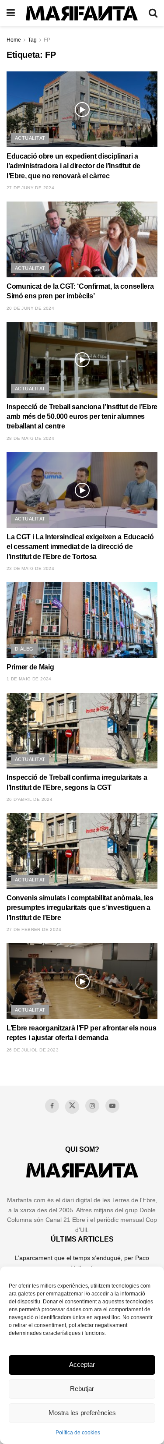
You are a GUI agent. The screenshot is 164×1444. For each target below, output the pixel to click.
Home (14, 40)
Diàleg (24, 648)
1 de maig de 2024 (29, 678)
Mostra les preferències (82, 1412)
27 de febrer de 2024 (34, 929)
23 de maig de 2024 (30, 568)
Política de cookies (78, 1433)
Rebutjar (82, 1388)
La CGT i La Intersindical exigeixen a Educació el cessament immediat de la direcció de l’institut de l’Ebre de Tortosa (80, 546)
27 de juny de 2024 (30, 187)
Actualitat (30, 138)
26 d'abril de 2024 (29, 799)
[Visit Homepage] (82, 13)
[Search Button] (153, 13)
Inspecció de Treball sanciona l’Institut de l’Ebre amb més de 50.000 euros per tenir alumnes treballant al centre (82, 416)
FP (47, 40)
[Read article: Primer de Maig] (82, 620)
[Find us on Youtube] (112, 1106)
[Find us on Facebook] (52, 1106)
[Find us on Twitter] (72, 1107)
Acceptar (82, 1364)
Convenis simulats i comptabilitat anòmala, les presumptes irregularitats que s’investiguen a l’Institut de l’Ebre (80, 907)
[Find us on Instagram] (92, 1106)
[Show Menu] (11, 13)
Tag (32, 40)
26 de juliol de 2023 (33, 1050)
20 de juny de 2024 (30, 308)
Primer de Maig (30, 667)
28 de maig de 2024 (30, 438)
